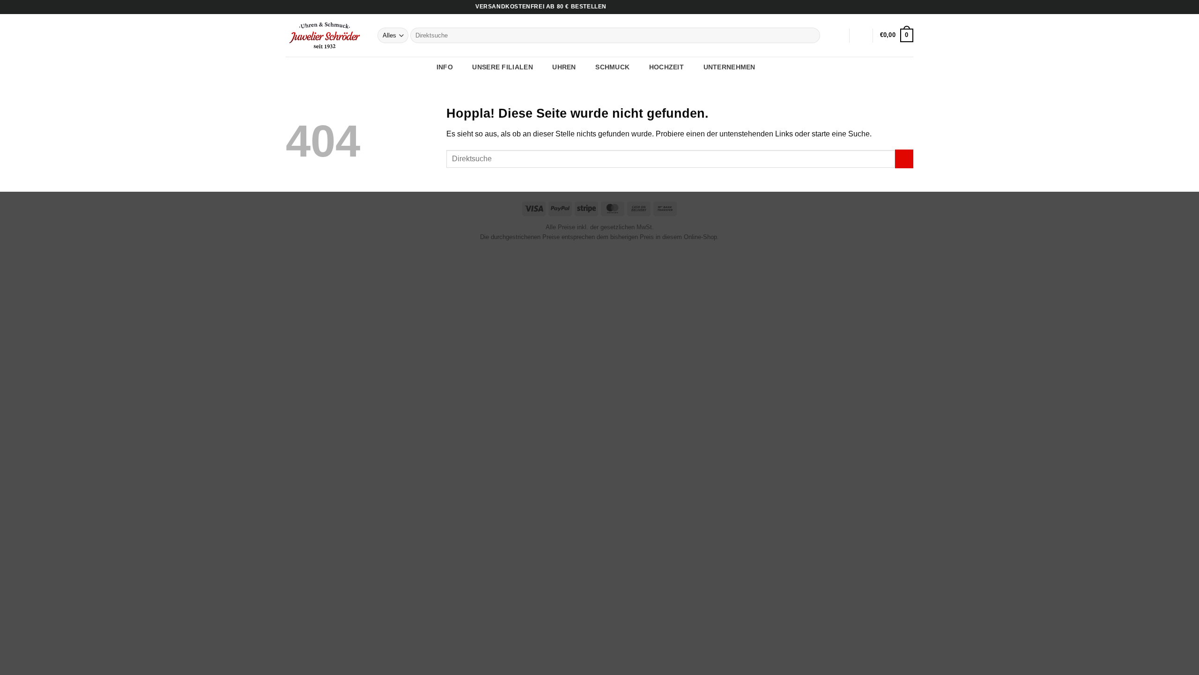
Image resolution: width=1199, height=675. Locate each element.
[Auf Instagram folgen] (900, 7)
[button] (861, 35)
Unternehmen (729, 67)
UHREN (564, 67)
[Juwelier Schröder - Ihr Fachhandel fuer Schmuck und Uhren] (324, 35)
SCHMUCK (612, 67)
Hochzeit (666, 67)
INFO (445, 67)
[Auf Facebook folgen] (891, 7)
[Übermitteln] (811, 36)
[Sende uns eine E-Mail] (908, 7)
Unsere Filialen (502, 67)
